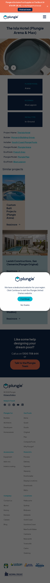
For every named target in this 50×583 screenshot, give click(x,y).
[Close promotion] (47, 6)
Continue (25, 299)
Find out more (25, 9)
